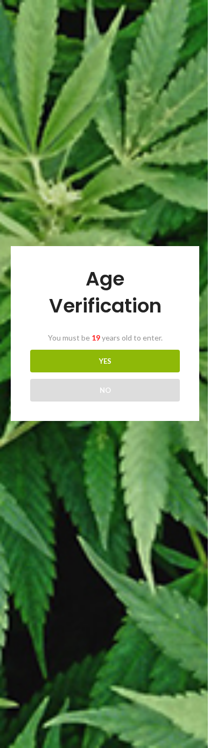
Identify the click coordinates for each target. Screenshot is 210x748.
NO (105, 390)
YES (105, 361)
